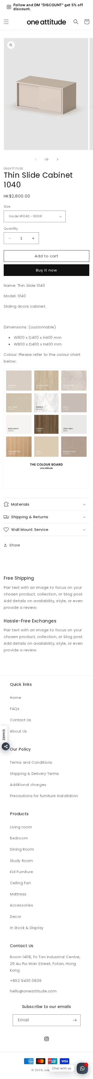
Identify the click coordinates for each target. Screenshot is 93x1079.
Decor (15, 916)
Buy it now (46, 270)
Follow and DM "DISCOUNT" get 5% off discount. (48, 7)
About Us (18, 731)
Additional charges (28, 784)
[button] (6, 21)
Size (7, 206)
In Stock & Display (27, 927)
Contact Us (20, 719)
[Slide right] (57, 159)
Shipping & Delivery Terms (34, 773)
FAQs (14, 708)
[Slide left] (35, 159)
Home (15, 697)
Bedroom (19, 838)
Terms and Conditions (31, 762)
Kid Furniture (21, 871)
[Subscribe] (74, 1020)
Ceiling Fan (20, 883)
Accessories (21, 905)
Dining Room (22, 849)
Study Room (21, 860)
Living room (21, 827)
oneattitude (53, 1070)
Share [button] (14, 545)
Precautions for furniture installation (44, 795)
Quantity (11, 228)
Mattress (18, 894)
